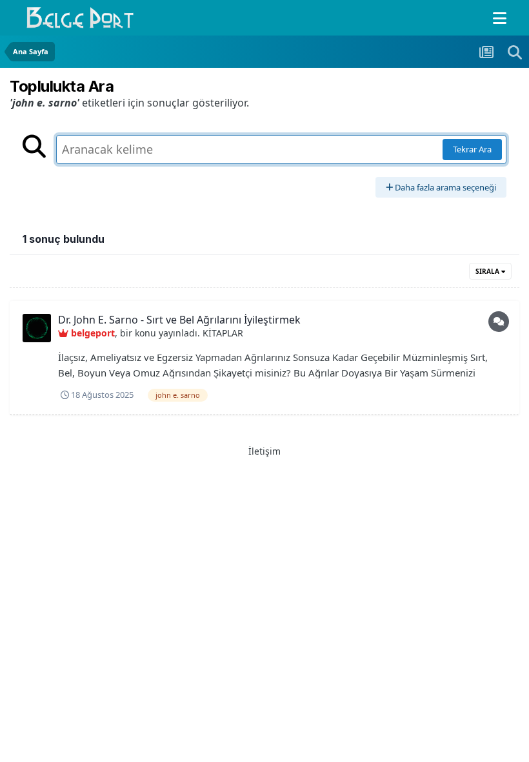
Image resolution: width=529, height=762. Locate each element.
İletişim (264, 451)
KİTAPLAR (223, 333)
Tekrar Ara (472, 149)
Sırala (488, 271)
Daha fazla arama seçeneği (444, 187)
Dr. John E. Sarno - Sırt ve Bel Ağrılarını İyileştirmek (179, 320)
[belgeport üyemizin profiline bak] (37, 328)
